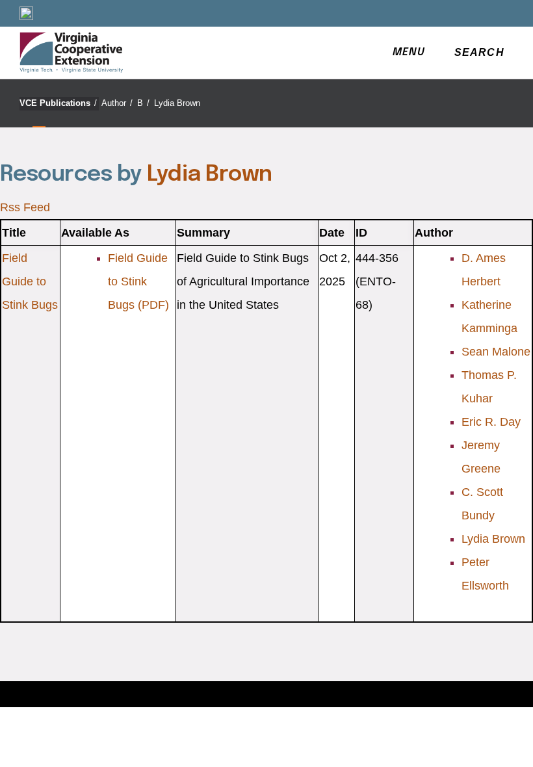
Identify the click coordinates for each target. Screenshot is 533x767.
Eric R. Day (491, 421)
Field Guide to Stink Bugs (30, 281)
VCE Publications (58, 103)
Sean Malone (496, 351)
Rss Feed (25, 207)
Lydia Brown (177, 103)
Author (117, 103)
